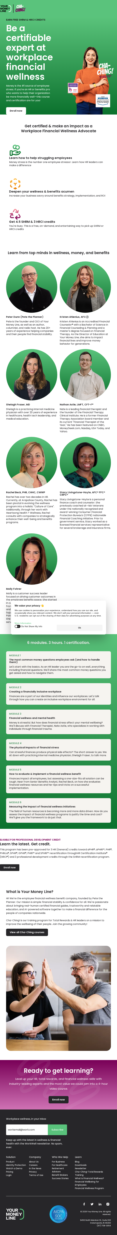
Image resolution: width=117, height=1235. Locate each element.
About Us (34, 1161)
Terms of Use (36, 1175)
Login (9, 1175)
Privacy (33, 1171)
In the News (35, 1168)
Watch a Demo (14, 1168)
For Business (58, 1161)
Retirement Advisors (58, 1170)
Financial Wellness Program (89, 1188)
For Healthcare (59, 1165)
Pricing (9, 1171)
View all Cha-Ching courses (27, 932)
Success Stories (60, 1178)
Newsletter (80, 1168)
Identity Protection (16, 1165)
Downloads (81, 1165)
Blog (77, 1161)
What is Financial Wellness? (89, 1178)
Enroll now (16, 111)
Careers (33, 1165)
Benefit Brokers (60, 1175)
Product (10, 1161)
